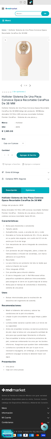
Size (3, 139)
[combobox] (32, 13)
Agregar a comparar (32, 164)
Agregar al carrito (28, 155)
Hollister (19, 123)
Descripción (11, 190)
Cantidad (5, 150)
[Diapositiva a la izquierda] (21, 86)
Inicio (4, 30)
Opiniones (30, 190)
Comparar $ (25, 2)
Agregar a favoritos (12, 164)
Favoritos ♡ (21, 2)
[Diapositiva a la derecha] (29, 86)
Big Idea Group (39, 432)
